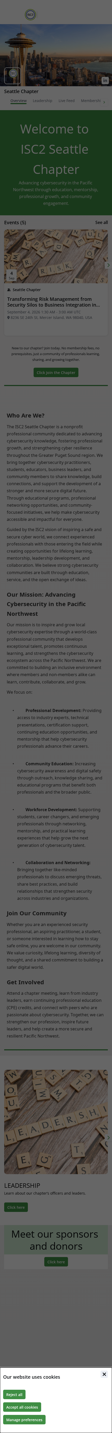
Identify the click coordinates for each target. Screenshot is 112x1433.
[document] (56, 1400)
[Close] (104, 1374)
